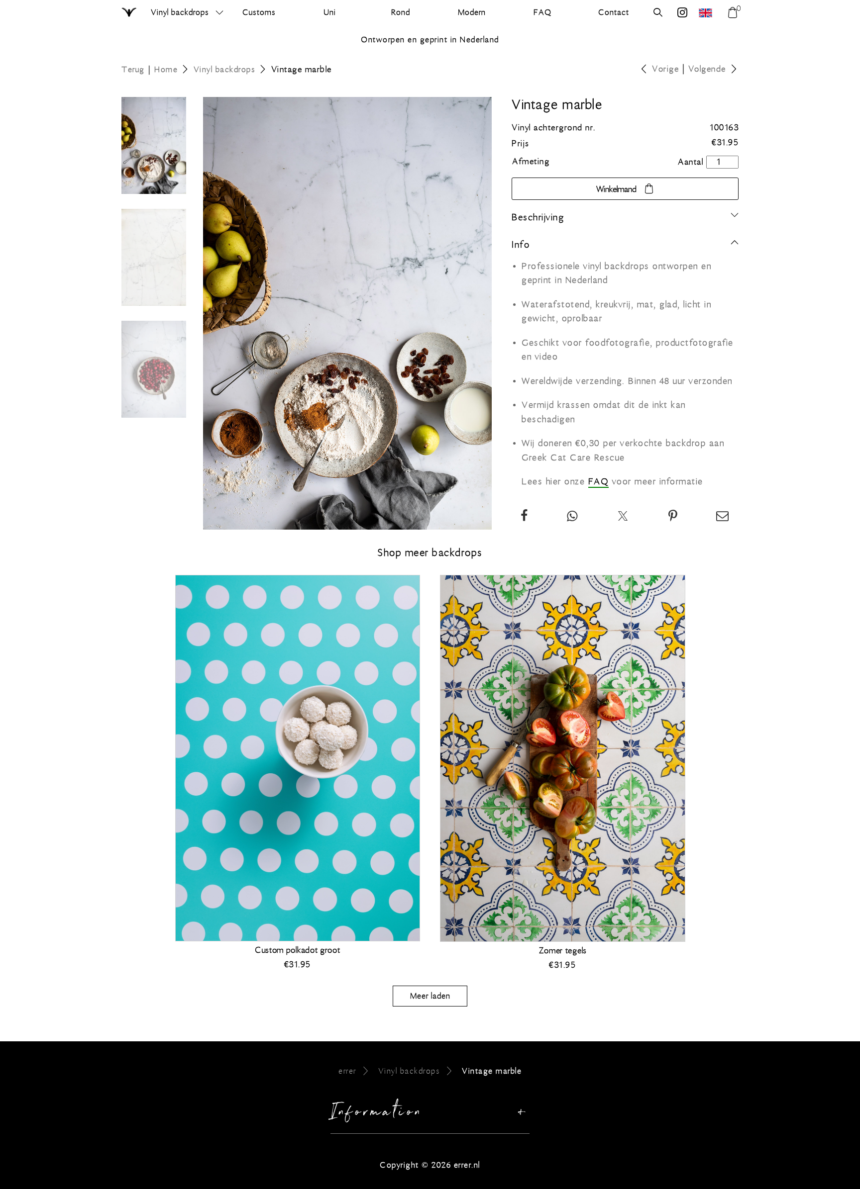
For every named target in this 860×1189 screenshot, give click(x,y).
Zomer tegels (562, 950)
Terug (133, 69)
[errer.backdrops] (682, 13)
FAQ (598, 481)
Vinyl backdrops (180, 12)
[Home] (129, 12)
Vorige (665, 69)
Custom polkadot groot (297, 950)
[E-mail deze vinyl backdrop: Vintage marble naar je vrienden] (723, 517)
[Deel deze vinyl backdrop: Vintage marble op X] (623, 517)
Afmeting (530, 161)
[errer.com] (707, 12)
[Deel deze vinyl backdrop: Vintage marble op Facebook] (525, 517)
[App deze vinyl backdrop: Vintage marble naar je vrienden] (572, 517)
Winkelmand (616, 189)
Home (166, 69)
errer (347, 1071)
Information (377, 1114)
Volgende (707, 69)
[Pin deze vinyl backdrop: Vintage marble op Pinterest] (673, 517)
